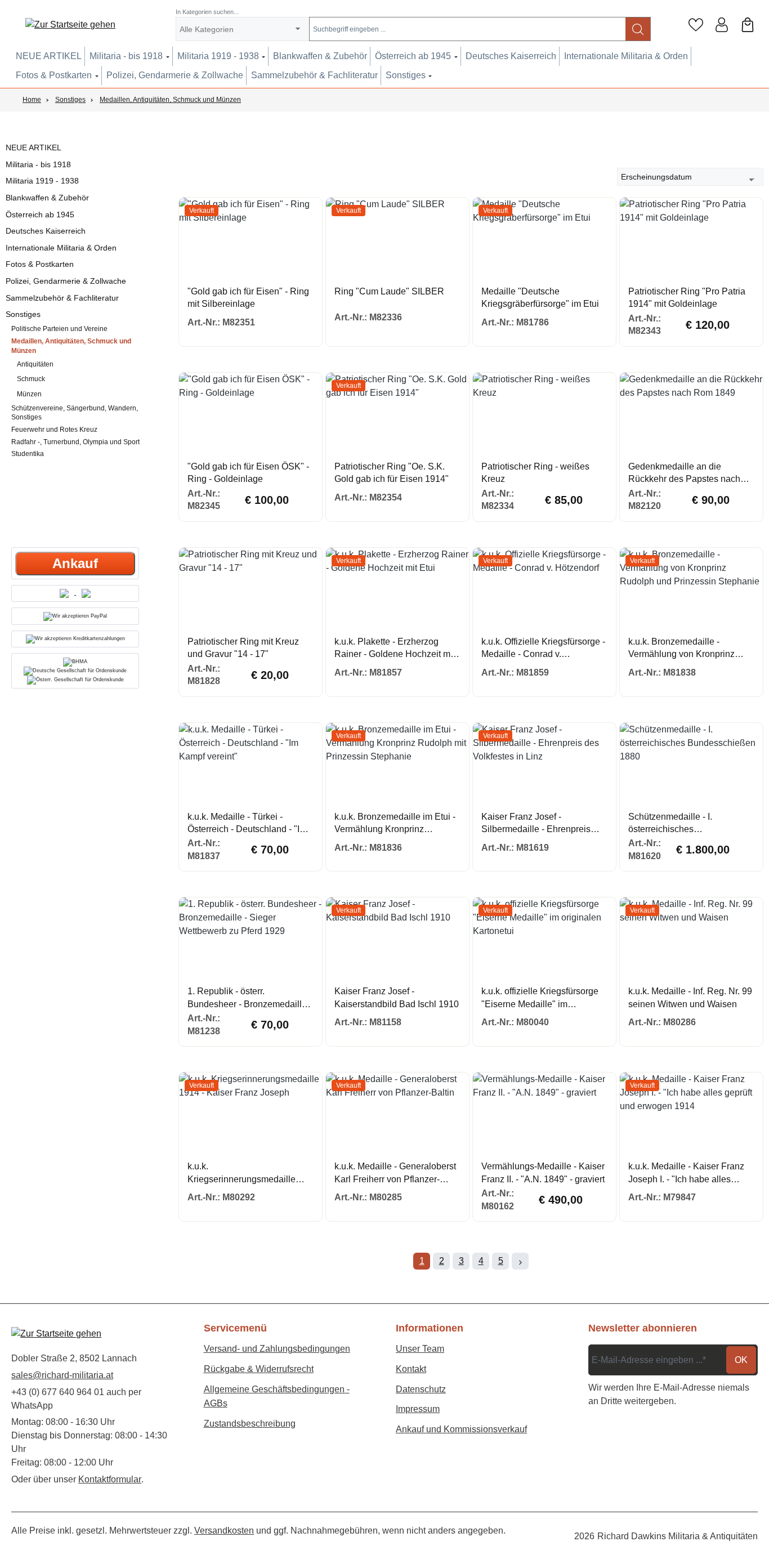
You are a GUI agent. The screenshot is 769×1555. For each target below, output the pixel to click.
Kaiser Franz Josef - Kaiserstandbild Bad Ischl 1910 (396, 997)
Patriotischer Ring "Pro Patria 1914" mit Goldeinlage (686, 298)
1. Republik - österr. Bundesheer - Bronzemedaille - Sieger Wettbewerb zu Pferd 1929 (249, 998)
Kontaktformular (109, 1479)
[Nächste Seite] (520, 1261)
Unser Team (420, 1348)
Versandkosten (224, 1530)
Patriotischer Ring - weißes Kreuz (535, 473)
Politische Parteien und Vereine (59, 329)
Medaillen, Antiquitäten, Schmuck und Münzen (71, 346)
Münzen (29, 394)
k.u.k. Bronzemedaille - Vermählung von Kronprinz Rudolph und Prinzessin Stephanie (681, 649)
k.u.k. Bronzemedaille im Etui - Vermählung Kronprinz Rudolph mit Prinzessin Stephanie (394, 824)
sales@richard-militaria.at (62, 1375)
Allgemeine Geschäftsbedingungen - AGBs (277, 1396)
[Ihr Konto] (721, 24)
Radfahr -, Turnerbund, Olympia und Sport (75, 442)
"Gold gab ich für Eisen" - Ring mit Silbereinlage (248, 298)
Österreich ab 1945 (40, 214)
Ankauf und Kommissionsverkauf (461, 1429)
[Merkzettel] (695, 24)
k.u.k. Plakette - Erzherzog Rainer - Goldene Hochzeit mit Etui (394, 649)
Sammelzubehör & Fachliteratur (62, 297)
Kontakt (411, 1369)
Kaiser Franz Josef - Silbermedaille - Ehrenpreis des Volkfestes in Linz (536, 824)
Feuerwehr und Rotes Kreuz (54, 430)
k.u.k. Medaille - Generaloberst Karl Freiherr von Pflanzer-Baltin (395, 1173)
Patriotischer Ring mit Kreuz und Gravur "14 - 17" (243, 648)
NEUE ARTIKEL (33, 147)
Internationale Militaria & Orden (61, 247)
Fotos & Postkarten (40, 264)
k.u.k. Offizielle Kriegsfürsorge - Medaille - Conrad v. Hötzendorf (543, 649)
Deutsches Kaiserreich (46, 230)
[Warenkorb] (747, 24)
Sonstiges (23, 314)
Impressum (418, 1409)
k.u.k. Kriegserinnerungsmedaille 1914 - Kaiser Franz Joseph (242, 1173)
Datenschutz (421, 1389)
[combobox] (467, 29)
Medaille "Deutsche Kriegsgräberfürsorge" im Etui (540, 298)
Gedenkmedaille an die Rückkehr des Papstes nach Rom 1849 (684, 474)
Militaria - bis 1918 (38, 164)
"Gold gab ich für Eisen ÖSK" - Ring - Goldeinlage (248, 473)
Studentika (27, 454)
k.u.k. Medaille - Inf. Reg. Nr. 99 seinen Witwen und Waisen (690, 997)
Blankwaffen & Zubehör (47, 197)
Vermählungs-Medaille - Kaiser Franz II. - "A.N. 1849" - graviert (543, 1172)
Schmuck (31, 379)
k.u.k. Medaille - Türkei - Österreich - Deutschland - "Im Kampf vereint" (247, 824)
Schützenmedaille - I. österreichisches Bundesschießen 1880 (673, 824)
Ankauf (75, 563)
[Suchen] (638, 29)
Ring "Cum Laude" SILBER (389, 291)
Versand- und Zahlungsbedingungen (277, 1348)
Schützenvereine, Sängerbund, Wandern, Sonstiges (74, 413)
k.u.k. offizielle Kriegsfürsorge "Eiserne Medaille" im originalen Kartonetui (539, 998)
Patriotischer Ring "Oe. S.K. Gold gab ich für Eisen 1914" (391, 473)
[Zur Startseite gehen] (70, 25)
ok (741, 1360)
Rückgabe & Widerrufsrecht (259, 1369)
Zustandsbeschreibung (250, 1423)
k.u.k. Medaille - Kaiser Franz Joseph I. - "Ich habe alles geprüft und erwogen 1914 (686, 1173)
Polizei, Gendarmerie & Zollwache (66, 280)
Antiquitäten (35, 364)
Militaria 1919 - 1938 (42, 180)
